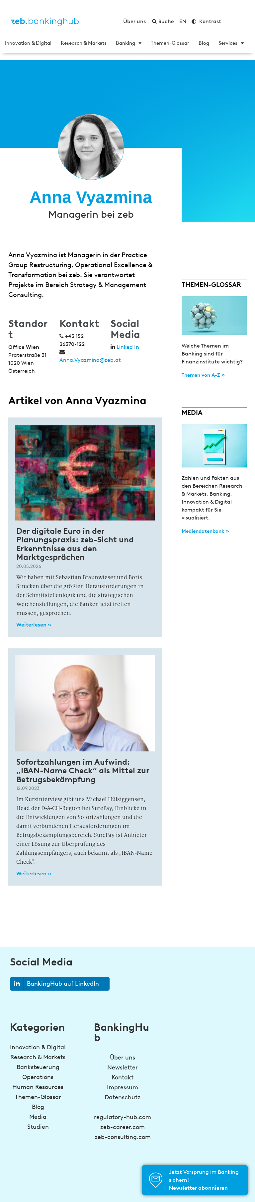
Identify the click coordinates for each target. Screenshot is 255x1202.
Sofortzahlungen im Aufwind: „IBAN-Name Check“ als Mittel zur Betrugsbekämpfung (82, 770)
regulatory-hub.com (122, 1117)
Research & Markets (84, 43)
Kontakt (122, 1077)
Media (37, 1116)
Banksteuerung (38, 1067)
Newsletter (122, 1067)
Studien (38, 1126)
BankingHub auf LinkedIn (63, 983)
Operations (37, 1077)
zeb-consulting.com (123, 1137)
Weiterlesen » (33, 625)
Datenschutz (122, 1097)
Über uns (122, 1057)
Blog (204, 43)
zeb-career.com (122, 1127)
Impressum (122, 1087)
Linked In (128, 347)
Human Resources (37, 1087)
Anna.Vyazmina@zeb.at (90, 360)
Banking (125, 43)
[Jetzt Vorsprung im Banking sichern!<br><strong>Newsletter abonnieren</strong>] (155, 1180)
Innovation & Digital (28, 43)
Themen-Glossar (170, 43)
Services (227, 43)
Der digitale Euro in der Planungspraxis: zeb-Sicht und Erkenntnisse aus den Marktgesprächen (75, 544)
